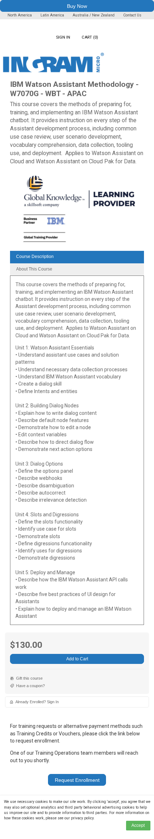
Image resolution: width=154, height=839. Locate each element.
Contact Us (132, 15)
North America (20, 15)
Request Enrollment (77, 780)
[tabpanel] (77, 453)
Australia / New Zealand (94, 15)
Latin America (52, 15)
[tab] (77, 257)
